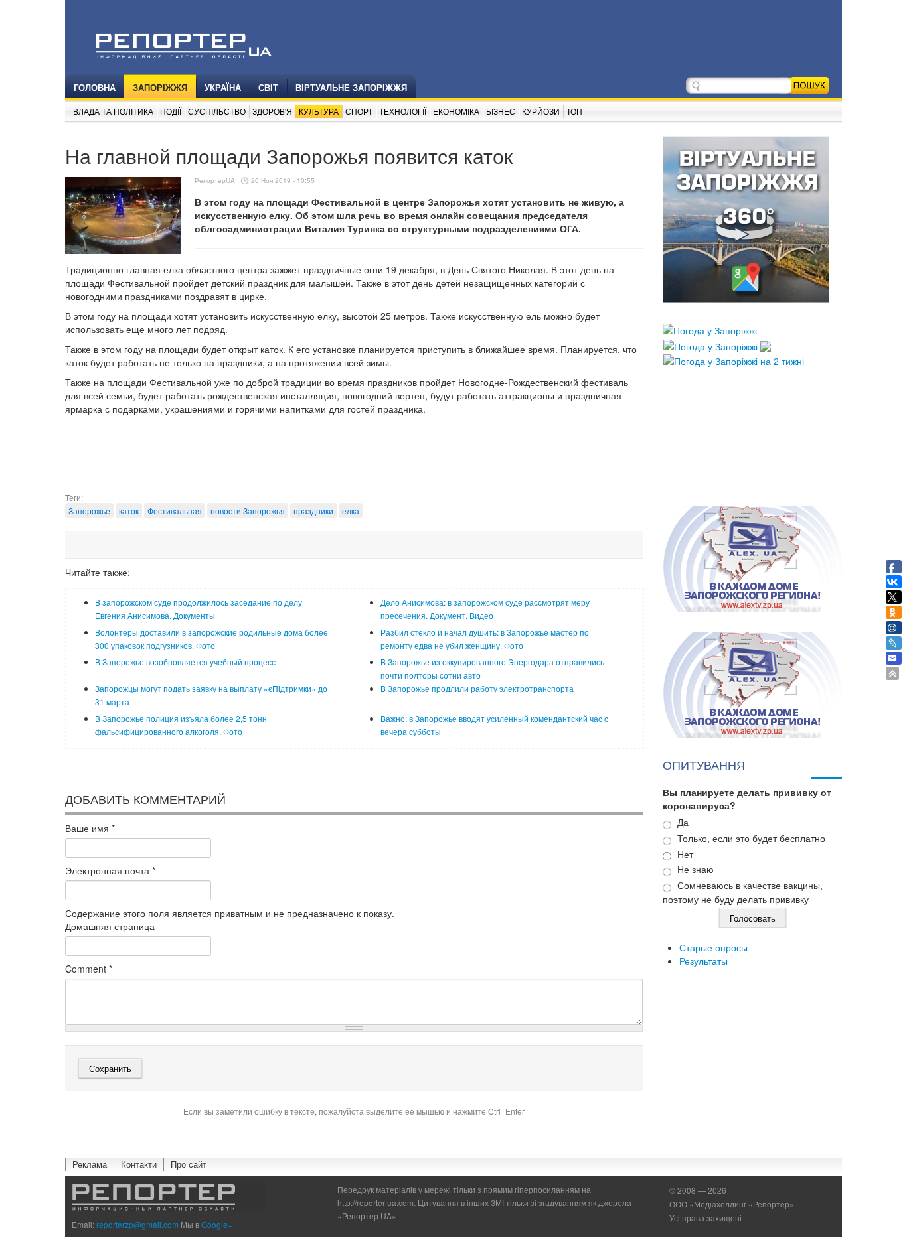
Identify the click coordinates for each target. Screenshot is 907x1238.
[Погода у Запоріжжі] (710, 329)
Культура (319, 111)
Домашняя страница (110, 926)
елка (350, 510)
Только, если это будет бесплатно (751, 838)
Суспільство (217, 111)
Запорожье (89, 510)
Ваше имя (90, 828)
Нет (685, 853)
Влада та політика (113, 111)
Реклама (89, 1164)
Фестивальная (174, 510)
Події (170, 111)
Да (683, 822)
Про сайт (188, 1164)
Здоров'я (272, 111)
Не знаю (695, 869)
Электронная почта (110, 870)
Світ (268, 87)
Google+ (216, 1224)
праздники (313, 510)
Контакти (139, 1164)
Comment (88, 968)
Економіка (456, 111)
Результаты (703, 960)
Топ (574, 111)
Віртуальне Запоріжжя (351, 87)
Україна (223, 87)
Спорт (358, 111)
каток (129, 510)
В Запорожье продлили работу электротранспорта (477, 688)
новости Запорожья (247, 510)
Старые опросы (713, 947)
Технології (402, 111)
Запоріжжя (160, 87)
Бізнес (500, 111)
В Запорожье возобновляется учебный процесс (185, 661)
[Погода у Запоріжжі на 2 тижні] (733, 359)
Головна (95, 87)
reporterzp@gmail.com (137, 1224)
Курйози (541, 111)
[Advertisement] (354, 458)
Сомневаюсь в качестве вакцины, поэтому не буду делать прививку (743, 892)
